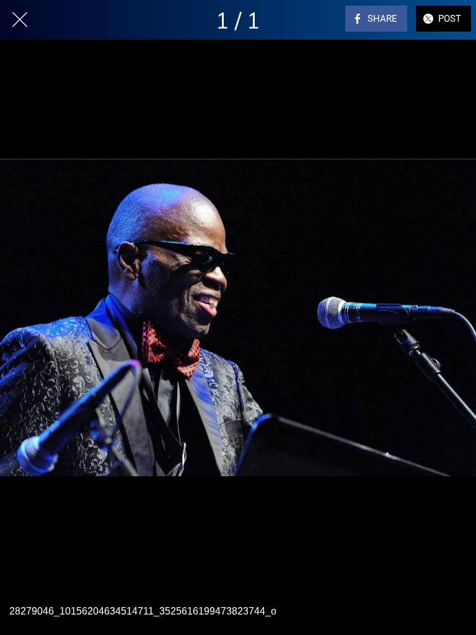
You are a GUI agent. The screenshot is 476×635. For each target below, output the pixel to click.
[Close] (19, 19)
